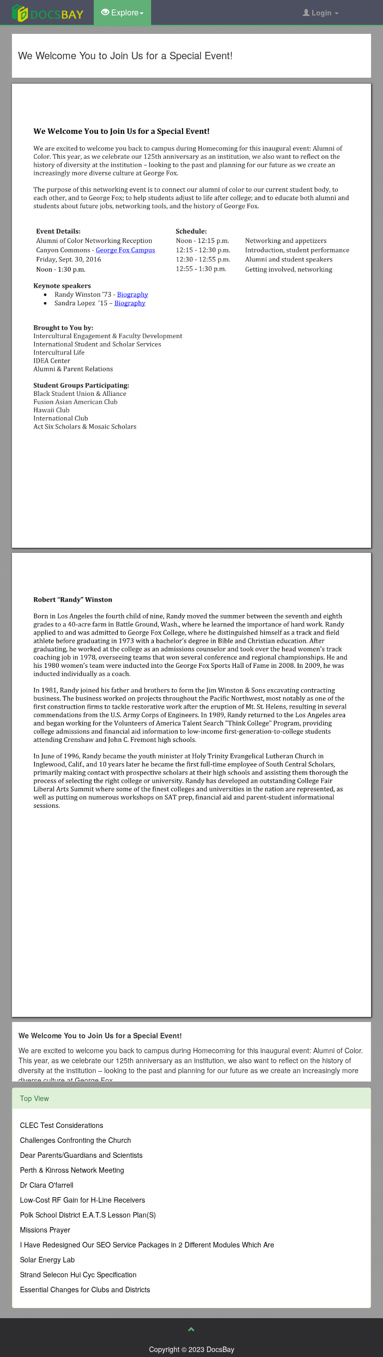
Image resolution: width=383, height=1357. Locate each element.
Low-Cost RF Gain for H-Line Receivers (82, 1200)
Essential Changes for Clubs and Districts (85, 1289)
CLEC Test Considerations (61, 1125)
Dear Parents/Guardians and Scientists (81, 1155)
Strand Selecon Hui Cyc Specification (78, 1274)
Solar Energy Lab (47, 1259)
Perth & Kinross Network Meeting (72, 1170)
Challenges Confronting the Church (75, 1140)
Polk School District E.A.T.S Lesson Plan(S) (88, 1215)
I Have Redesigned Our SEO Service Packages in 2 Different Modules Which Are (147, 1244)
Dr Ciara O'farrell (46, 1185)
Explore (124, 12)
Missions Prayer (45, 1229)
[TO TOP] (191, 1329)
